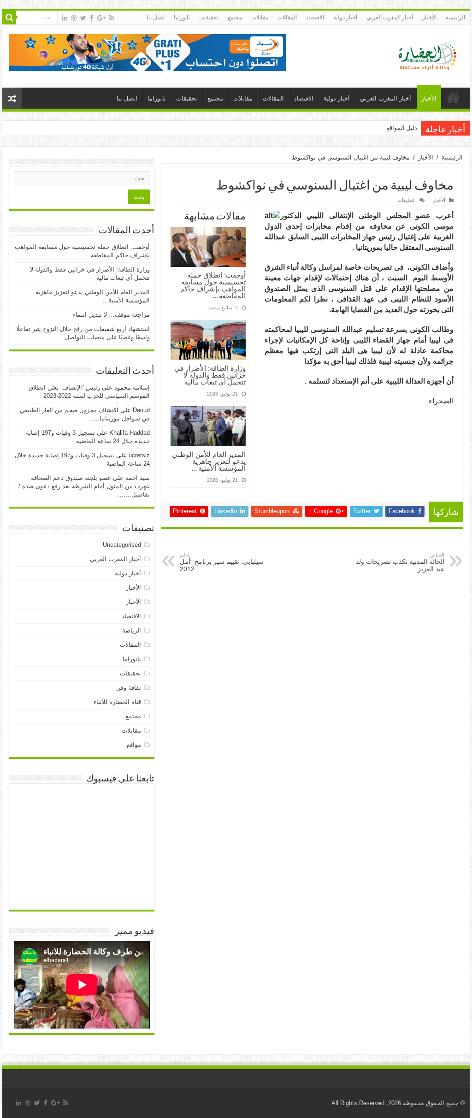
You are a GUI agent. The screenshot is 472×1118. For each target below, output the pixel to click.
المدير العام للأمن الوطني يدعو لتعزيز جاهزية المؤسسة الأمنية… (209, 461)
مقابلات (259, 17)
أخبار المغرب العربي (389, 17)
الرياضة (131, 630)
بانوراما (182, 17)
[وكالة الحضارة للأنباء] (424, 54)
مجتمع (235, 17)
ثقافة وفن (128, 687)
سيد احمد (137, 477)
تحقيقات (208, 17)
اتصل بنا (156, 17)
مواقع (134, 744)
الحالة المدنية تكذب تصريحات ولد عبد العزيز (400, 562)
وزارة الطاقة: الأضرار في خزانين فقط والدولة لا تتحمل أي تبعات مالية (210, 375)
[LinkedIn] (64, 18)
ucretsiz (139, 455)
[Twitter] (83, 18)
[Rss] (111, 18)
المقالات (287, 17)
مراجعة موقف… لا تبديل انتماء (111, 314)
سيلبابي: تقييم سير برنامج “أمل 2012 (222, 562)
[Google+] (101, 18)
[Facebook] (91, 18)
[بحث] (9, 17)
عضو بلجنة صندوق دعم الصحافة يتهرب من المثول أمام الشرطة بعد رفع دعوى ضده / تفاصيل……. (84, 486)
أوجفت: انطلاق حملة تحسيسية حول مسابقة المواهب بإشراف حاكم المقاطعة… (213, 285)
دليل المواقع (401, 127)
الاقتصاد (315, 17)
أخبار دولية (345, 17)
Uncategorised (122, 544)
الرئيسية (455, 17)
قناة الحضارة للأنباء (117, 701)
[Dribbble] (73, 18)
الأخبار (429, 17)
